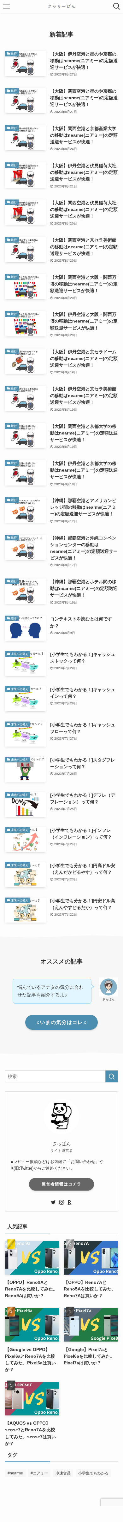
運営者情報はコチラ (61, 1184)
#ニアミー (39, 1473)
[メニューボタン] (6, 6)
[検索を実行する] (111, 1076)
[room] (70, 1202)
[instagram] (61, 1202)
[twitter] (53, 1202)
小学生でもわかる (93, 1473)
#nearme (15, 1473)
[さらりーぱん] (62, 6)
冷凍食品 (63, 1473)
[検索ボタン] (116, 6)
